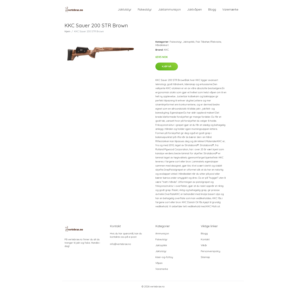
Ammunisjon (162, 233)
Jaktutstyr (124, 9)
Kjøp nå (166, 66)
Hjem (67, 31)
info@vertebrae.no (120, 244)
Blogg (212, 9)
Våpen (159, 263)
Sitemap (205, 257)
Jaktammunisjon (169, 9)
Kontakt (205, 239)
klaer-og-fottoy (164, 257)
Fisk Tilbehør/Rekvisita (208, 41)
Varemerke (161, 268)
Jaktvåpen (194, 9)
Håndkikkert (162, 45)
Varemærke (230, 9)
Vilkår (204, 245)
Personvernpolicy (210, 251)
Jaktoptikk (189, 41)
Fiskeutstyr (145, 9)
